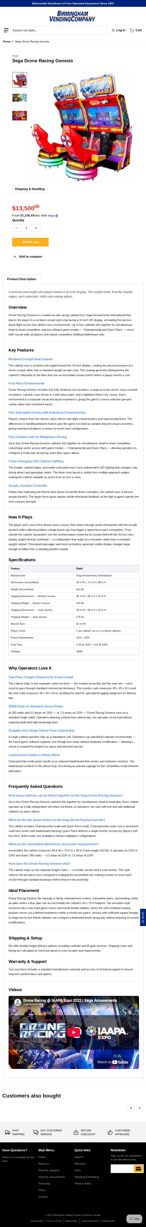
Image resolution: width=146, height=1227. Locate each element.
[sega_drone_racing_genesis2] (19, 115)
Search (79, 1156)
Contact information (90, 1221)
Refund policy (71, 1221)
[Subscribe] (138, 1168)
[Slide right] (131, 127)
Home (42, 1156)
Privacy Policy (83, 1183)
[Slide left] (31, 127)
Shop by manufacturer (51, 1176)
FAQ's (42, 1190)
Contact (43, 1196)
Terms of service (54, 1221)
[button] (6, 30)
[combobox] (59, 30)
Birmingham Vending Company (67, 1215)
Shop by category (49, 1170)
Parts (78, 1170)
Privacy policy (37, 1221)
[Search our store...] (103, 30)
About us (43, 1163)
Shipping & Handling (30, 189)
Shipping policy (108, 1221)
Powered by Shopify (91, 1215)
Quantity (18, 220)
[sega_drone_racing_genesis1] (19, 97)
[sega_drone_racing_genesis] (19, 80)
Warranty (80, 1163)
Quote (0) (143, 917)
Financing (44, 1183)
